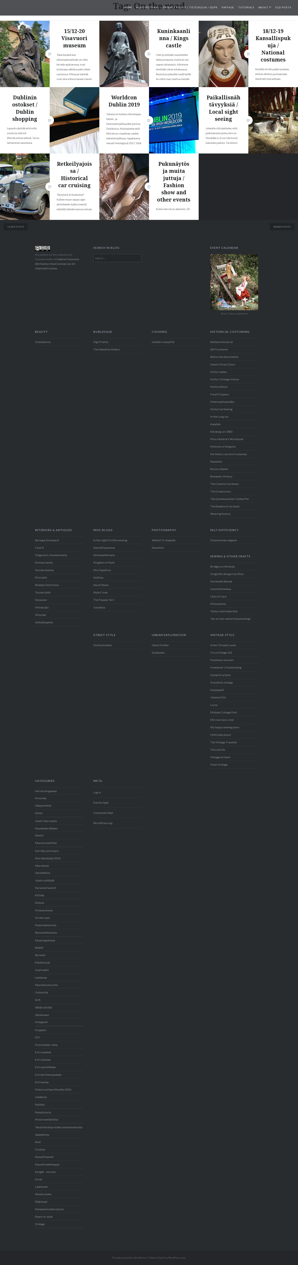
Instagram (41, 1022)
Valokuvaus (42, 1014)
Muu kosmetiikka (46, 842)
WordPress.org (102, 823)
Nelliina (98, 577)
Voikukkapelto (44, 622)
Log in (97, 792)
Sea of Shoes (101, 585)
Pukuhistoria (43, 1112)
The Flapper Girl (103, 599)
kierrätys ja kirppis (47, 850)
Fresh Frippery (219, 394)
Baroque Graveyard (47, 540)
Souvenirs (158, 547)
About (263, 7)
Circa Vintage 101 (221, 652)
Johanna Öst (218, 697)
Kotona (39, 902)
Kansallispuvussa (104, 547)
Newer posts (282, 226)
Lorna (213, 704)
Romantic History (221, 476)
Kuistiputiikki (147, 7)
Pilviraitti (41, 577)
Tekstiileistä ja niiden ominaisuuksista (58, 1127)
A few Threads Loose (223, 645)
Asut (38, 1141)
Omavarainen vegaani (223, 540)
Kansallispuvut (44, 1156)
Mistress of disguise (223, 446)
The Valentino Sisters (106, 349)
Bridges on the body (222, 566)
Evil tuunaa (41, 1082)
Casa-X (39, 547)
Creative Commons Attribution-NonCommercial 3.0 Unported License (57, 263)
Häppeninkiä (43, 805)
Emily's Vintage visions (224, 379)
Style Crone (100, 592)
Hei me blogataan (46, 791)
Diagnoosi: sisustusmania (51, 555)
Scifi (38, 999)
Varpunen (41, 599)
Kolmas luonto (44, 562)
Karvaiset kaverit (45, 887)
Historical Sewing (221, 409)
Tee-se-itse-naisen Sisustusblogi (230, 618)
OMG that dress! (220, 734)
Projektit (40, 1030)
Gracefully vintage (221, 682)
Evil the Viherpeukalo (48, 1074)
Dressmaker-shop (46, 1044)
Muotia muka (43, 1194)
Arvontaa (40, 798)
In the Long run (219, 416)
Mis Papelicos (102, 570)
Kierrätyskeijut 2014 (47, 858)
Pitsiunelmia (218, 603)
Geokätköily (42, 872)
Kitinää (39, 895)
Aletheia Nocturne (221, 341)
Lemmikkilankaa (220, 588)
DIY (37, 1037)
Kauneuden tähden (46, 828)
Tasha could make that (223, 611)
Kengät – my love (45, 1171)
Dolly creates (218, 371)
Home (128, 7)
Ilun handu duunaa (221, 581)
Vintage (228, 7)
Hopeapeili (217, 689)
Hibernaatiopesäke (222, 401)
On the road (42, 917)
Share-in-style (44, 1216)
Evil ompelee (43, 1052)
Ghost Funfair (160, 645)
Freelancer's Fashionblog (226, 667)
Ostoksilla (41, 992)
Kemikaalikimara (104, 555)
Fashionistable (102, 645)
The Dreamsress (220, 491)
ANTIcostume (219, 349)
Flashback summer (222, 660)
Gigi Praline (100, 341)
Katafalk (215, 424)
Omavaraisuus (44, 910)
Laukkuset (41, 1186)
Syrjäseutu (158, 652)
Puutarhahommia (45, 925)
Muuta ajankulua (45, 940)
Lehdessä (41, 1097)
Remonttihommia (46, 932)
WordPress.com (177, 1257)
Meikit (39, 835)
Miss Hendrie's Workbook (226, 439)
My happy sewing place (224, 727)
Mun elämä (42, 865)
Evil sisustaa (43, 1059)
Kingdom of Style (104, 562)
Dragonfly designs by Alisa (227, 573)
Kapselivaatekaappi (47, 1164)
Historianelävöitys (46, 1119)
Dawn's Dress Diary (222, 364)
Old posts (283, 7)
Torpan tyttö (43, 592)
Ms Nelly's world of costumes (228, 454)
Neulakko (216, 461)
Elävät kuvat (42, 962)
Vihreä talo (42, 607)
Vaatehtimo (42, 1134)
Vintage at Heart (220, 757)
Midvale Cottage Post (223, 712)
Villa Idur (40, 614)
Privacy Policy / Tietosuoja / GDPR (190, 7)
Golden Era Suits (220, 675)
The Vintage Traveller (223, 742)
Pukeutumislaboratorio (49, 1209)
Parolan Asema (44, 570)
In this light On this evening (110, 540)
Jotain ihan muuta (46, 820)
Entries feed (100, 802)
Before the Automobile (224, 356)
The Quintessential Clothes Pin (229, 498)
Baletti (39, 947)
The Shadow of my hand (224, 506)
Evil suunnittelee (45, 1067)
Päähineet (41, 1201)
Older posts (15, 226)
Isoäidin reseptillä (163, 341)
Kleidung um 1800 (221, 431)
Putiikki (40, 1104)
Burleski (40, 955)
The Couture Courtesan (224, 483)
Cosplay (40, 1149)
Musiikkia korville (46, 985)
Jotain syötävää (44, 880)
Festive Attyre (218, 386)
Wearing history (220, 513)
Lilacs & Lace (218, 596)
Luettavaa (41, 977)
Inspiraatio (42, 969)
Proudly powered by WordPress (129, 1257)
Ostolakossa (43, 341)
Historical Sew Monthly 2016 (53, 1089)
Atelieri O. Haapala (163, 540)
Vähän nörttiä (43, 1007)
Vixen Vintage (218, 764)
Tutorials (246, 7)
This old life (217, 749)
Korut (38, 1179)
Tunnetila (99, 607)
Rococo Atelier (219, 469)
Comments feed (103, 812)
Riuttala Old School (47, 585)
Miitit (38, 813)
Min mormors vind (222, 719)
